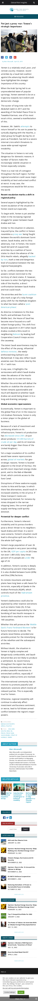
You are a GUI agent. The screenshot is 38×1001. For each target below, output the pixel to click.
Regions (20, 16)
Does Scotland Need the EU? (18, 952)
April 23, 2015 (18, 61)
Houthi (3, 731)
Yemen (10, 737)
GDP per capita (18, 551)
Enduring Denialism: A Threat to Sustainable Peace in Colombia (19, 886)
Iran (8, 731)
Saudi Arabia (5, 735)
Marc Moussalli (15, 749)
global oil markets (16, 459)
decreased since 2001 (14, 435)
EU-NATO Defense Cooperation (19, 876)
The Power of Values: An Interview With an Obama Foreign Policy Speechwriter (22, 924)
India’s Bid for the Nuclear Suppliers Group (6, 795)
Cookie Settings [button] (9, 992)
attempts (25, 126)
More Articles (19, 894)
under (28, 557)
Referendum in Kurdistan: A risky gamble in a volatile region (31, 797)
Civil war (11, 729)
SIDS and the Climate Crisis (17, 840)
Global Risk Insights (19, 2)
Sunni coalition (29, 294)
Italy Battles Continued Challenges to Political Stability (18, 796)
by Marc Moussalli (7, 61)
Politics (9, 726)
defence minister (9, 351)
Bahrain (16, 334)
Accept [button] (21, 992)
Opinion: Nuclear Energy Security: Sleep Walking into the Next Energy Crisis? (22, 850)
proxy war (17, 234)
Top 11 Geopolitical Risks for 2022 (20, 914)
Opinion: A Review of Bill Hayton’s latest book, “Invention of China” (20, 944)
